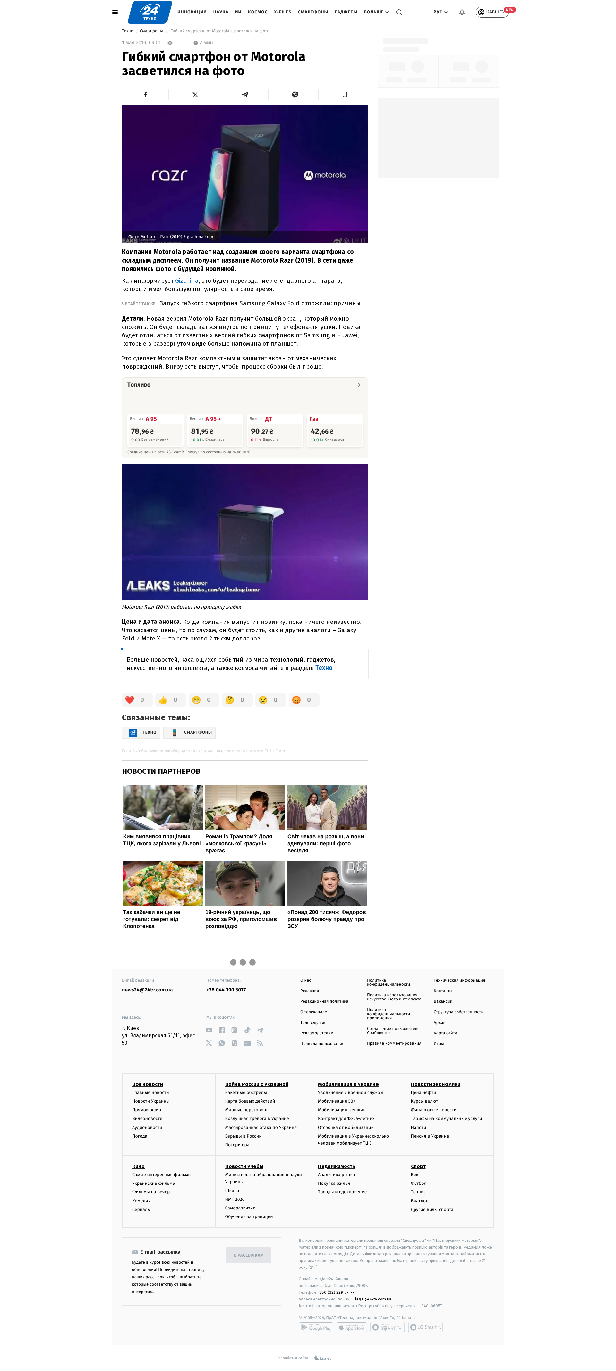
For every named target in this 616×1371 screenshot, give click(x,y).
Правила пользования (322, 1044)
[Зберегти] (345, 94)
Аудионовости (147, 1127)
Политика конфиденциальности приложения (388, 1014)
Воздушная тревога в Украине (257, 1118)
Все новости (147, 1084)
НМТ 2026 (235, 1199)
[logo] (150, 12)
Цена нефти (423, 1092)
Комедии (141, 1201)
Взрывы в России (243, 1136)
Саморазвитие (240, 1208)
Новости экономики (435, 1084)
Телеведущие (313, 1023)
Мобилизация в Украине (348, 1084)
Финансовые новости (434, 1110)
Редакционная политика (324, 1001)
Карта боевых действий (250, 1101)
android (316, 1327)
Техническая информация (459, 980)
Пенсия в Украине (430, 1136)
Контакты (443, 991)
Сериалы (141, 1209)
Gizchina (187, 280)
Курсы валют (424, 1101)
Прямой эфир (146, 1110)
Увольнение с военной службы (350, 1092)
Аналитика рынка (336, 1174)
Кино (138, 1166)
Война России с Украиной (256, 1084)
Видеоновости (147, 1118)
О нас (305, 980)
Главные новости (150, 1092)
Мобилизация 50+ (336, 1101)
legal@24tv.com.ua (373, 1299)
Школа (232, 1190)
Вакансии (443, 1001)
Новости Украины (151, 1101)
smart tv (387, 1327)
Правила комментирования (394, 1043)
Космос (258, 12)
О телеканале (313, 1012)
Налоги (418, 1127)
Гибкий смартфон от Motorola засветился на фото (219, 31)
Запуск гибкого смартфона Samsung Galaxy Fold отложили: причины (259, 303)
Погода (139, 1136)
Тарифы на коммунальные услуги (446, 1118)
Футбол (419, 1183)
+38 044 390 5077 (226, 990)
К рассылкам (249, 1255)
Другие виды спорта (432, 1209)
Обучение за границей (249, 1216)
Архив (440, 1023)
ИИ (238, 12)
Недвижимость (336, 1166)
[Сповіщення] (462, 12)
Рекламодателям (316, 1033)
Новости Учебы (244, 1166)
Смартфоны (313, 12)
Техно (128, 31)
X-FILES (282, 12)
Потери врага (239, 1145)
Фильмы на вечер (151, 1192)
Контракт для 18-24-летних (346, 1118)
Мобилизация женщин (342, 1110)
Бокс (416, 1174)
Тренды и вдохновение (342, 1192)
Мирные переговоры (247, 1110)
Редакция (309, 991)
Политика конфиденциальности (388, 982)
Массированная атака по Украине (261, 1127)
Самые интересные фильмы (161, 1174)
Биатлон (420, 1201)
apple (352, 1327)
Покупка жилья (334, 1183)
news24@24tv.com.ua (147, 990)
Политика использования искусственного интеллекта (394, 997)
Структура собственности (458, 1012)
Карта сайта (445, 1033)
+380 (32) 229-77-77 (336, 1292)
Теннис (418, 1192)
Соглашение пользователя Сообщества (393, 1031)
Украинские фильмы (154, 1183)
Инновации (192, 12)
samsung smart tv (425, 1327)
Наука (221, 12)
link (208, 1030)
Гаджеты (346, 12)
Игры (439, 1044)
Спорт (418, 1166)
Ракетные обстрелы (246, 1092)
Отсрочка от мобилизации (346, 1127)
